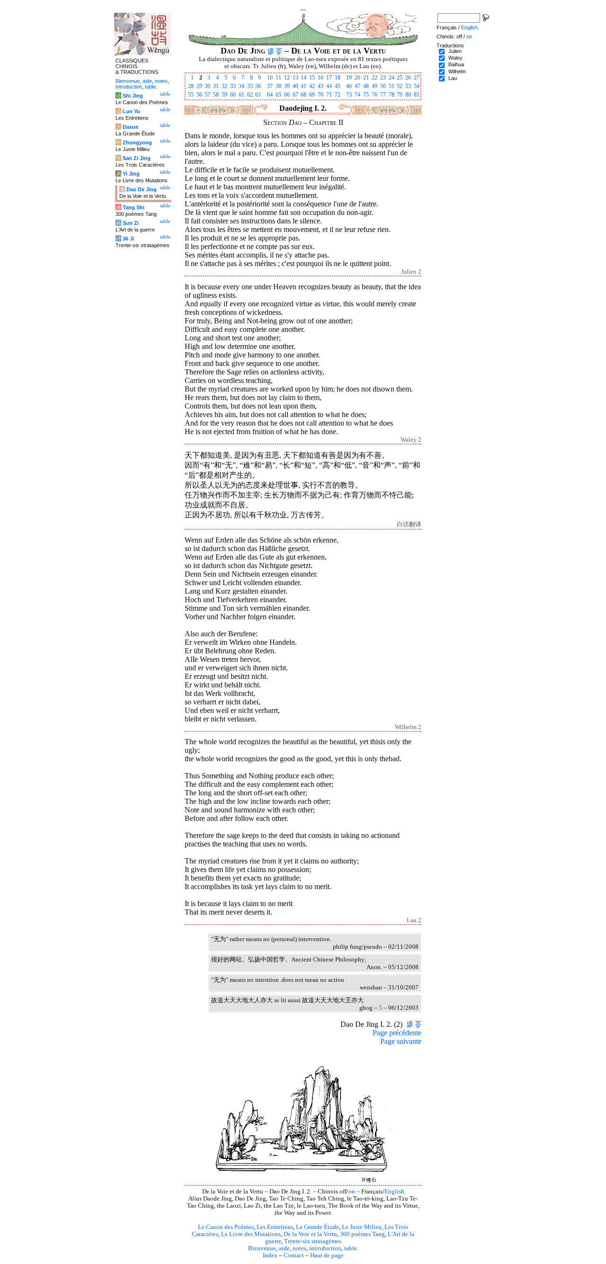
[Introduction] (270, 50)
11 (278, 77)
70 (320, 94)
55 (191, 94)
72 (337, 94)
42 (312, 86)
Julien (455, 51)
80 (408, 94)
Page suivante (400, 1041)
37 (270, 86)
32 (224, 86)
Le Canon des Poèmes (226, 1227)
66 (287, 94)
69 (312, 94)
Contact (294, 1255)
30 (207, 86)
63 (258, 94)
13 (295, 77)
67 (295, 94)
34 (241, 86)
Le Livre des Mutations (251, 1234)
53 (408, 86)
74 (357, 94)
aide (284, 1248)
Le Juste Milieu (362, 1227)
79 (399, 94)
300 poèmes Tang (362, 1234)
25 (399, 77)
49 (374, 86)
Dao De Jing (141, 189)
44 (329, 86)
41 (303, 86)
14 (303, 77)
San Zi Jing (137, 158)
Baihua (456, 64)
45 (337, 86)
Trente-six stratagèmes (312, 1241)
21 (366, 77)
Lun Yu (131, 111)
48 (366, 86)
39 (287, 86)
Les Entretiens (275, 1227)
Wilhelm (457, 71)
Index (270, 1255)
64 (270, 94)
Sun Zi (131, 223)
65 (278, 94)
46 (349, 86)
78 (391, 94)
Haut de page (327, 1255)
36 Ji (128, 238)
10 (270, 77)
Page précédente (397, 1033)
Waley (455, 58)
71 (329, 94)
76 (374, 94)
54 (416, 86)
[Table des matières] (279, 50)
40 (295, 86)
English (394, 1191)
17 (329, 77)
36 (258, 86)
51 (391, 86)
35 (250, 86)
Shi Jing (133, 95)
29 (199, 86)
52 (399, 86)
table (350, 1248)
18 (337, 77)
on (351, 1191)
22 (374, 77)
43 (320, 86)
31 (216, 86)
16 (320, 77)
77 (383, 94)
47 (357, 86)
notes (299, 1248)
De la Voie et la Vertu (310, 1234)
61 (241, 94)
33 (233, 86)
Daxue (130, 127)
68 (303, 94)
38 (278, 86)
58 (216, 94)
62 (250, 94)
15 (312, 77)
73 (349, 94)
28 (191, 86)
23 (383, 77)
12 (287, 77)
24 (391, 77)
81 (416, 94)
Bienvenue (262, 1248)
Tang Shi (133, 207)
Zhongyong (137, 142)
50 (383, 86)
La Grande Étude (317, 1227)
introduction (325, 1248)
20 (357, 77)
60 (233, 94)
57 (207, 94)
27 (416, 77)
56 (199, 94)
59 (224, 94)
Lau (452, 78)
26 (408, 77)
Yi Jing (131, 174)
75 (366, 94)
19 (349, 77)
